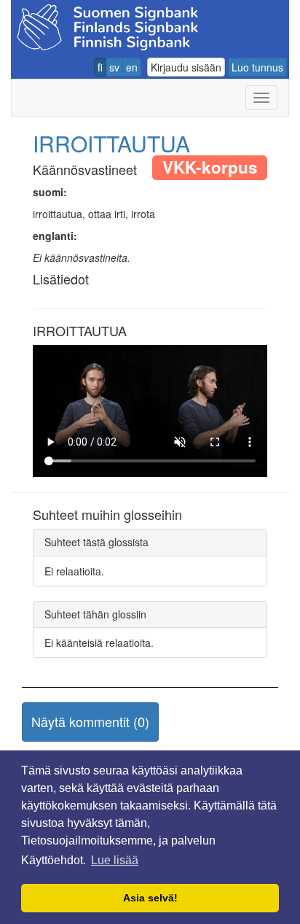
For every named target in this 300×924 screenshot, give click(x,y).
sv (114, 67)
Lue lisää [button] (114, 860)
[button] (90, 722)
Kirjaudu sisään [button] (186, 67)
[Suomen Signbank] (107, 25)
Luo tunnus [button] (257, 67)
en (132, 67)
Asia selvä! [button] (150, 898)
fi (100, 67)
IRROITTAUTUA (111, 143)
